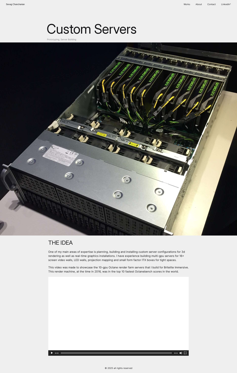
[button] (118, 316)
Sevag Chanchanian (15, 4)
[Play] (51, 353)
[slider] (116, 353)
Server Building (68, 39)
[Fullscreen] (185, 353)
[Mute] (180, 353)
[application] (118, 316)
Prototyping (53, 39)
